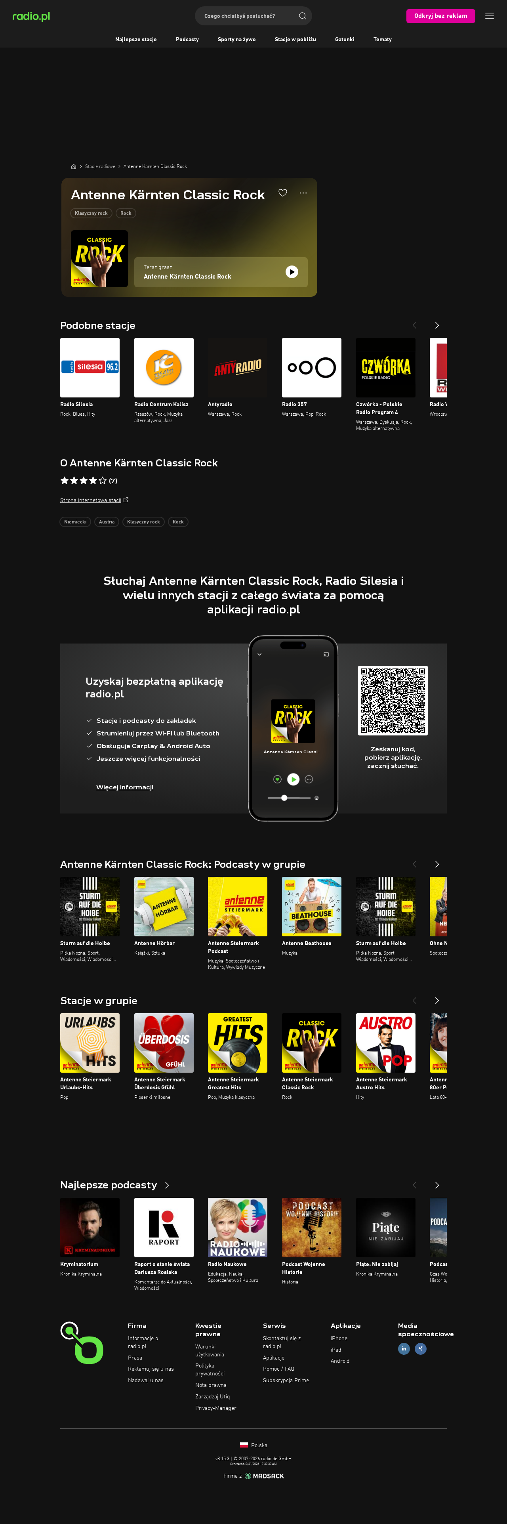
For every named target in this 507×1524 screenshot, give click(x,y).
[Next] (437, 322)
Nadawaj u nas (146, 1380)
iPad (336, 1350)
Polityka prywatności (210, 1370)
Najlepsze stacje (136, 39)
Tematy (383, 39)
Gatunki (345, 39)
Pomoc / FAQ (278, 1369)
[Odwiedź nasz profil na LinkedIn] (404, 1348)
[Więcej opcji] (303, 193)
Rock (126, 213)
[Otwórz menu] (489, 16)
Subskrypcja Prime (286, 1380)
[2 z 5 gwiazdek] (74, 480)
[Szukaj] (302, 16)
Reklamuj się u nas (151, 1369)
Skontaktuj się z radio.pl (282, 1342)
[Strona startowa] (74, 166)
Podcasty (187, 39)
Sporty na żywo (237, 39)
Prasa (135, 1358)
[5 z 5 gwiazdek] (102, 480)
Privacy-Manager (215, 1408)
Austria (106, 522)
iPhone (339, 1338)
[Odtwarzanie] (292, 271)
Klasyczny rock (91, 213)
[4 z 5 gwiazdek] (93, 480)
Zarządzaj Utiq (212, 1397)
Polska (258, 1445)
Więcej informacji (124, 787)
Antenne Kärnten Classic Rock (187, 277)
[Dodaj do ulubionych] (282, 192)
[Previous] (414, 322)
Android (340, 1361)
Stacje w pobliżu (295, 39)
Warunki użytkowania (209, 1351)
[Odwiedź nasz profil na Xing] (420, 1348)
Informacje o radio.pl (143, 1342)
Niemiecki (75, 522)
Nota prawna (211, 1385)
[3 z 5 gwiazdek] (83, 480)
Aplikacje (273, 1358)
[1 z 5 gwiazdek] (64, 480)
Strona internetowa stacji (90, 500)
